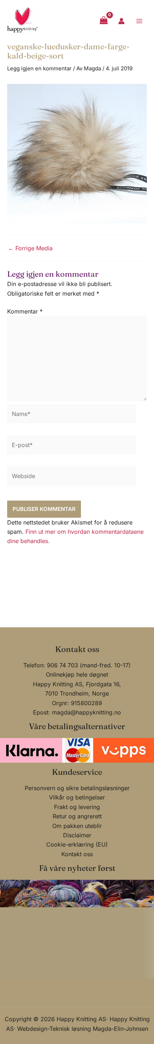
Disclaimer (77, 835)
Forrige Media (30, 248)
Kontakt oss (77, 854)
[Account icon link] (121, 21)
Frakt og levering (77, 806)
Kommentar (25, 311)
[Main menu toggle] (139, 20)
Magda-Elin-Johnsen (120, 1028)
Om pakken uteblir (77, 825)
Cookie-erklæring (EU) (77, 844)
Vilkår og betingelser (77, 797)
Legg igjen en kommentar (39, 68)
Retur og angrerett (77, 816)
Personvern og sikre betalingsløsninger (77, 788)
